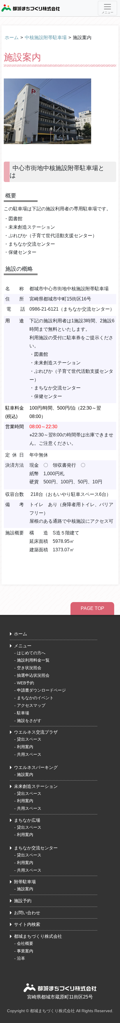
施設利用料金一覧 (33, 660)
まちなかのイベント (35, 697)
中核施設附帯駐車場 (46, 37)
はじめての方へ (31, 652)
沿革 (21, 958)
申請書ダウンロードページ (41, 690)
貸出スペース (29, 739)
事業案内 (25, 951)
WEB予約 (25, 683)
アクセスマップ (31, 705)
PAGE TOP (92, 608)
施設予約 (22, 900)
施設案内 (25, 774)
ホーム (12, 37)
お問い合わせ (27, 912)
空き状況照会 (29, 667)
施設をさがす (29, 720)
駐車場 (23, 713)
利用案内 (25, 746)
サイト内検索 (27, 924)
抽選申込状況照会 (33, 675)
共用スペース (29, 754)
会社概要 (25, 943)
